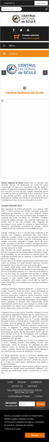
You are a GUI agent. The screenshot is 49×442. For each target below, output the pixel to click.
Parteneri (32, 386)
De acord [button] (35, 435)
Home (10, 382)
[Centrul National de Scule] (24, 19)
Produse (22, 382)
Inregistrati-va (9, 3)
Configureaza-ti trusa (19, 396)
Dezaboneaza (39, 407)
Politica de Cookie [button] (13, 428)
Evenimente (36, 382)
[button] (14, 435)
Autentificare (41, 3)
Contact (38, 396)
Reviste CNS (17, 386)
